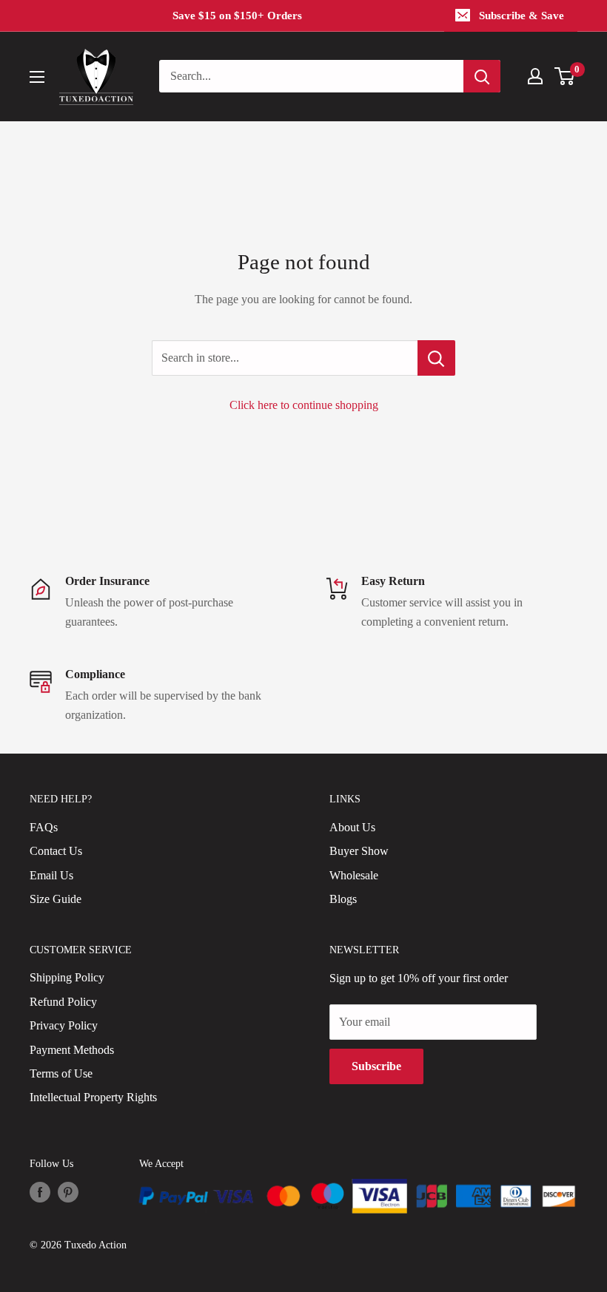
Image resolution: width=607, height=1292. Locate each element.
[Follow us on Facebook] (40, 1192)
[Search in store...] (436, 358)
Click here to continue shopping (303, 405)
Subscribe (376, 1066)
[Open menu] (37, 77)
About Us (352, 827)
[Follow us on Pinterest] (68, 1192)
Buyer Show (359, 851)
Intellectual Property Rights (93, 1097)
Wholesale (353, 875)
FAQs (44, 827)
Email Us (51, 875)
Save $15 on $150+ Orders (237, 15)
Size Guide (55, 899)
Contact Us (56, 851)
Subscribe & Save (521, 15)
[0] (565, 76)
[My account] (535, 76)
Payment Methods (72, 1050)
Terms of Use (61, 1073)
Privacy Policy (64, 1025)
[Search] (481, 76)
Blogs (343, 899)
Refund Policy (63, 1001)
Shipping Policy (67, 977)
